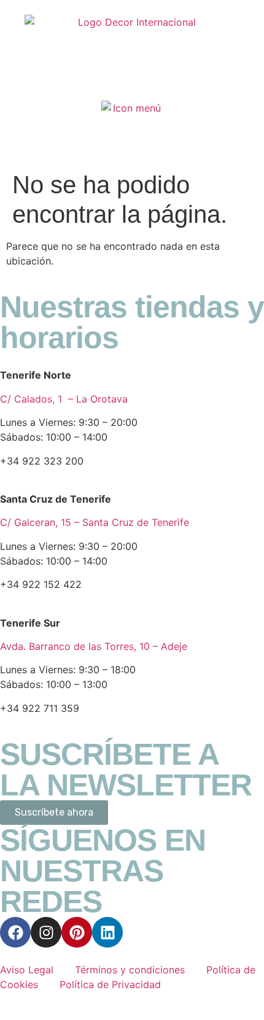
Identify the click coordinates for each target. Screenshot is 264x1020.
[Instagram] (46, 932)
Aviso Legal (28, 970)
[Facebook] (15, 932)
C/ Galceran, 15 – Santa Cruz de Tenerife (94, 522)
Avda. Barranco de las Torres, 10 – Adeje (93, 646)
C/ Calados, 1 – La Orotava (64, 399)
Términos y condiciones (130, 970)
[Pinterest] (76, 932)
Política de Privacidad (110, 984)
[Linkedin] (107, 932)
